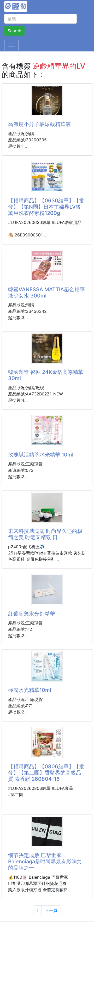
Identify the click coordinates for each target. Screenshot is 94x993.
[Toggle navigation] (11, 45)
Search (14, 30)
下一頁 (51, 910)
